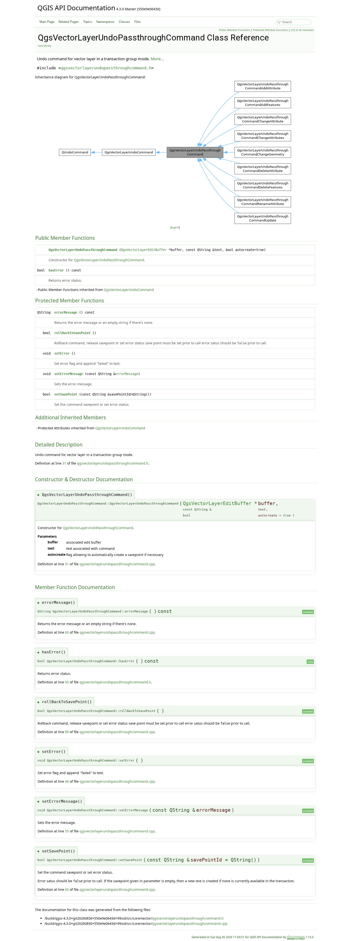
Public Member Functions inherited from (96, 289)
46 (67, 781)
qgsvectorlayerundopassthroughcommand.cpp (117, 564)
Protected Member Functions (270, 30)
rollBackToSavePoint (72, 333)
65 (67, 889)
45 (67, 682)
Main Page (47, 22)
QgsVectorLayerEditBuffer (144, 250)
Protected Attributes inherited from (91, 428)
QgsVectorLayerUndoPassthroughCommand (83, 250)
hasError (56, 270)
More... (157, 58)
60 (67, 632)
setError (62, 353)
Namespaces (105, 22)
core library (44, 45)
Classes (124, 22)
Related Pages (69, 22)
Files (137, 22)
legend (175, 227)
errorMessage (65, 312)
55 (67, 831)
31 (64, 463)
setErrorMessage (68, 374)
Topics (87, 22)
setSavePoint (65, 394)
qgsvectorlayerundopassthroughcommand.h (106, 67)
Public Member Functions (234, 30)
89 (67, 732)
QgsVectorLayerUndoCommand (129, 289)
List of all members (302, 30)
